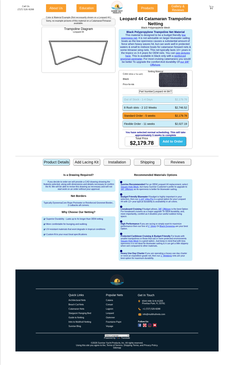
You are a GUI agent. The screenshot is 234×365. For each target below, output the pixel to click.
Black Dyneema (167, 226)
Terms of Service (115, 345)
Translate (125, 338)
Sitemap (117, 348)
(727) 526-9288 (25, 9)
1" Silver (152, 226)
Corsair (109, 304)
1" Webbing (166, 256)
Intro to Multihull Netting (80, 322)
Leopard (110, 313)
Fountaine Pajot (113, 322)
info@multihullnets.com (153, 314)
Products (147, 8)
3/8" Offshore (127, 189)
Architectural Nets (77, 300)
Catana (109, 300)
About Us (56, 8)
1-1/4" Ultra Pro (146, 199)
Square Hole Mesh (130, 187)
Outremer (110, 317)
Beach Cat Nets (76, 304)
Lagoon (109, 309)
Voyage (109, 326)
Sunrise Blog (75, 326)
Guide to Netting (76, 317)
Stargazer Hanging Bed (80, 313)
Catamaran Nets (76, 309)
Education (86, 8)
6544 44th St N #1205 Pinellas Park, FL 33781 (153, 302)
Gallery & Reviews (178, 8)
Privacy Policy (150, 345)
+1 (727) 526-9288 (151, 309)
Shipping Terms (131, 345)
